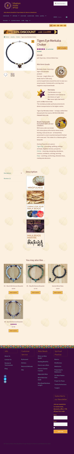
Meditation (57, 366)
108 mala (15, 16)
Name (55, 415)
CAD (58, 25)
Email (55, 421)
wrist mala (23, 16)
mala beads (6, 16)
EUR (61, 25)
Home (7, 37)
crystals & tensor (15, 20)
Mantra (56, 359)
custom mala (30, 16)
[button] (32, 41)
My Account (24, 359)
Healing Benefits (43, 361)
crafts (22, 20)
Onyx (38, 156)
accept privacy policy (61, 428)
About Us (7, 356)
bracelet (5, 20)
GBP (51, 25)
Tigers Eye (40, 146)
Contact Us (8, 359)
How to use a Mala (43, 365)
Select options (13, 292)
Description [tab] (7, 173)
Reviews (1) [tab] (7, 178)
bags (27, 20)
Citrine (39, 151)
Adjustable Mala (43, 374)
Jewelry (12, 37)
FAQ (22, 370)
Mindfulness (58, 363)
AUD (54, 25)
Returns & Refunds (27, 366)
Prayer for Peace (59, 381)
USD (65, 25)
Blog (6, 368)
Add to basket (62, 48)
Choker (18, 37)
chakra (37, 16)
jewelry (42, 16)
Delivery (23, 363)
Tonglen (57, 388)
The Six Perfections (60, 384)
